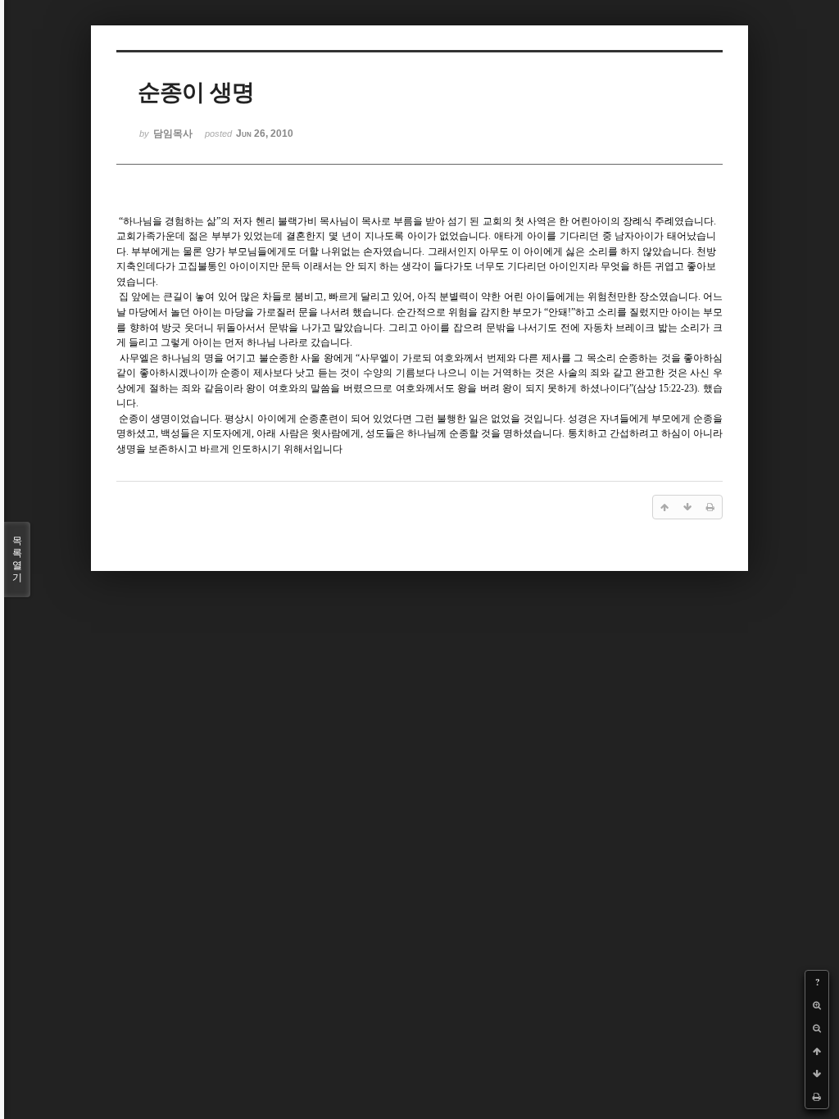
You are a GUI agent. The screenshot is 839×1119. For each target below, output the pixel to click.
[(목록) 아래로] (816, 1073)
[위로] (816, 1051)
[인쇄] (816, 1096)
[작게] (816, 1028)
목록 (17, 559)
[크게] (816, 1005)
